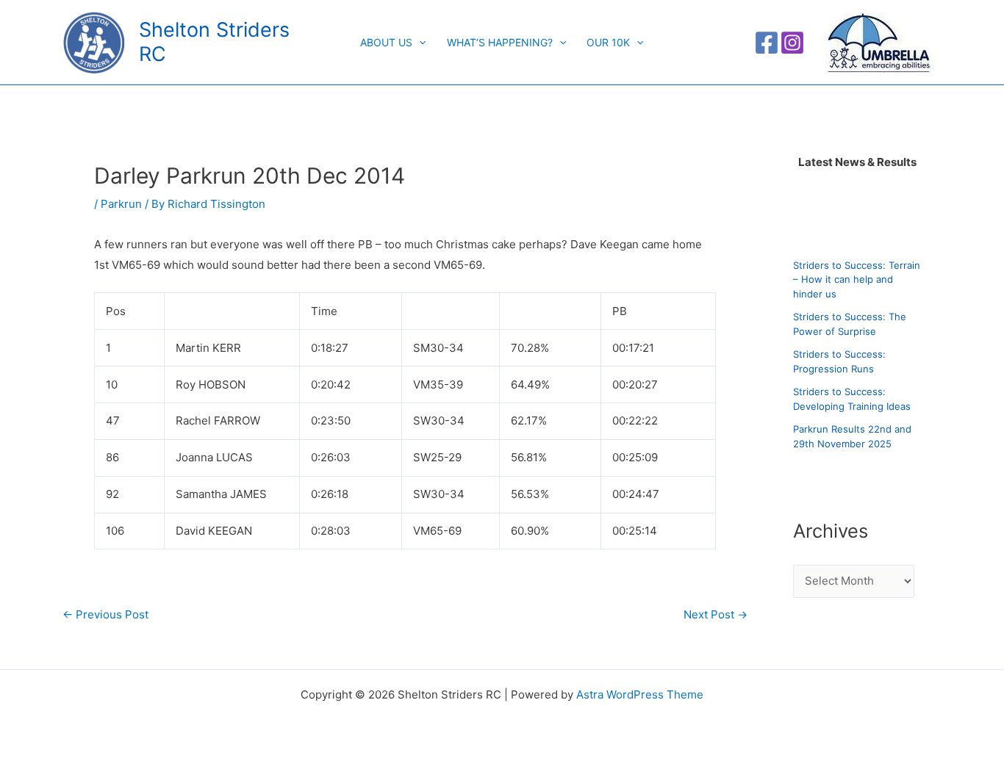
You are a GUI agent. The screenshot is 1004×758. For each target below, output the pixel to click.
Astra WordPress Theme (639, 694)
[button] (419, 43)
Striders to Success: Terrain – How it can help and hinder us (856, 279)
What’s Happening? (500, 42)
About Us (386, 42)
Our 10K (608, 42)
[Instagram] (792, 42)
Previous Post (105, 614)
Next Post (715, 614)
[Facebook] (766, 42)
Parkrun (121, 204)
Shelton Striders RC (214, 41)
